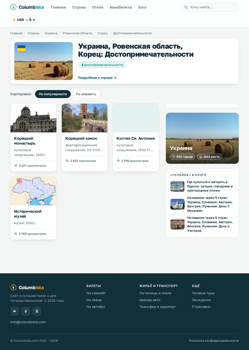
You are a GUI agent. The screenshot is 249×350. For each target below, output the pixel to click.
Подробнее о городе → (97, 77)
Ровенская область (77, 33)
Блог (142, 7)
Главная (58, 7)
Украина (50, 33)
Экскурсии (201, 300)
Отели (97, 7)
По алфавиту (86, 94)
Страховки (201, 306)
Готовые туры (203, 293)
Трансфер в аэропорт (157, 306)
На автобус (95, 306)
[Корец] (43, 61)
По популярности (53, 94)
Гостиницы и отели (155, 293)
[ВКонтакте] (14, 311)
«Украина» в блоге (188, 174)
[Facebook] (25, 311)
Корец (103, 33)
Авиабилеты (121, 7)
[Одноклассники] (37, 311)
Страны (79, 7)
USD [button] (26, 20)
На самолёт (96, 293)
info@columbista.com (28, 322)
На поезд (93, 300)
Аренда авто (149, 300)
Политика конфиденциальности (214, 340)
